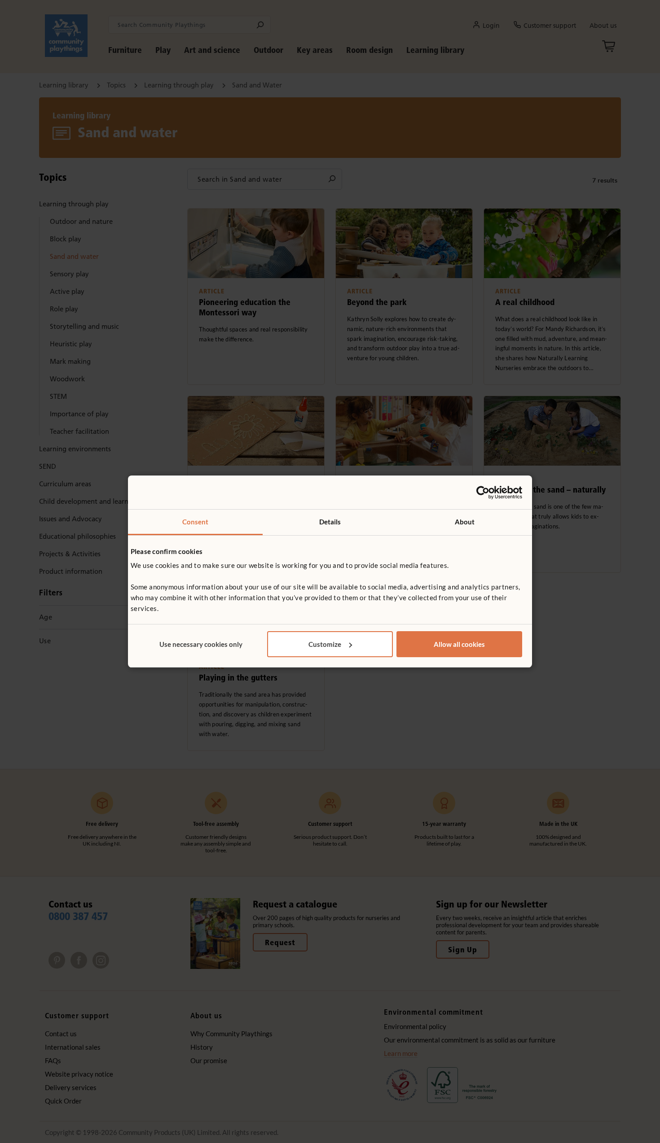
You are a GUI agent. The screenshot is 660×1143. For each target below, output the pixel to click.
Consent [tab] (195, 522)
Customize (324, 644)
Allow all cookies (459, 644)
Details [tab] (330, 522)
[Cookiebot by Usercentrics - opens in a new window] (483, 492)
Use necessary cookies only (200, 644)
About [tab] (465, 522)
